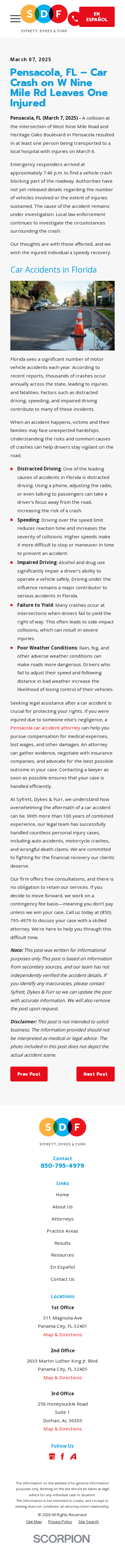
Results (62, 1243)
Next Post (95, 1074)
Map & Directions (62, 1334)
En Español (62, 1267)
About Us (62, 1207)
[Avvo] (73, 1456)
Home (62, 1194)
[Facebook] (62, 1456)
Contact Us (63, 1279)
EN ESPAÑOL (97, 16)
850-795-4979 (62, 1165)
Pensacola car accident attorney (45, 728)
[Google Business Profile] (52, 1456)
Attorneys (63, 1219)
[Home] (44, 19)
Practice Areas (62, 1231)
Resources (62, 1255)
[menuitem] (34, 1521)
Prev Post (29, 1074)
